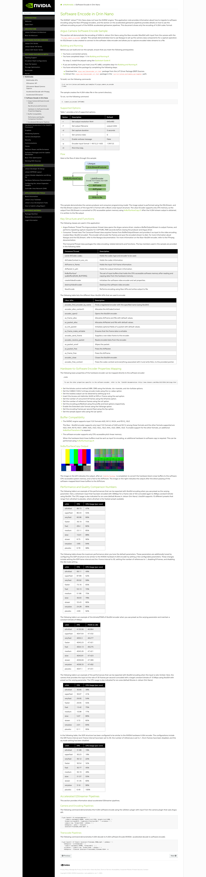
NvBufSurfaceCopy (131, 210)
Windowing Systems (32, 134)
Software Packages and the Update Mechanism (37, 153)
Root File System (31, 64)
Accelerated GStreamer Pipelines (38, 122)
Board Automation (31, 196)
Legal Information (31, 220)
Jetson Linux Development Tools (36, 203)
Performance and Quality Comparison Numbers (36, 118)
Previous (66, 856)
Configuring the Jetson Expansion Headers (36, 184)
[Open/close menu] (23, 77)
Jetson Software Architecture (35, 32)
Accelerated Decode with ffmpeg (37, 92)
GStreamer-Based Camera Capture (35, 87)
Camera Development (32, 137)
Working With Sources (33, 161)
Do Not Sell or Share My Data (91, 869)
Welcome (28, 21)
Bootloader (29, 70)
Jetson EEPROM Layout (33, 172)
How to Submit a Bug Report (35, 206)
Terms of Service (106, 869)
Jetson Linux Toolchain (33, 200)
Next (173, 856)
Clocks (27, 146)
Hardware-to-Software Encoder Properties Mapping (38, 110)
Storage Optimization (32, 67)
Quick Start (29, 24)
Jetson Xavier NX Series (33, 47)
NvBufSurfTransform (71, 430)
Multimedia (29, 77)
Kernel (27, 74)
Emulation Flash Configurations (36, 61)
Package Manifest (31, 214)
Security (28, 140)
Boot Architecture (31, 35)
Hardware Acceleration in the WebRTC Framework (38, 126)
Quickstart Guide (101, 60)
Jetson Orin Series (31, 43)
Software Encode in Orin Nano (37, 98)
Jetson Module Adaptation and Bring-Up (38, 176)
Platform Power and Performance (37, 149)
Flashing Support (31, 58)
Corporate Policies (125, 869)
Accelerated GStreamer (34, 95)
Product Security (137, 869)
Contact (145, 869)
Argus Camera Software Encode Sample (38, 102)
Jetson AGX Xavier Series (34, 50)
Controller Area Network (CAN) (36, 188)
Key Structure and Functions (37, 106)
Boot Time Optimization (33, 158)
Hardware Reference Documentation (38, 180)
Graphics (28, 130)
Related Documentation (33, 217)
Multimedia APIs (32, 80)
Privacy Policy (64, 869)
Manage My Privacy (75, 869)
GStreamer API (31, 83)
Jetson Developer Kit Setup (34, 169)
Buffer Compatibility (35, 114)
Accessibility (115, 869)
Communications (31, 143)
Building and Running (98, 56)
